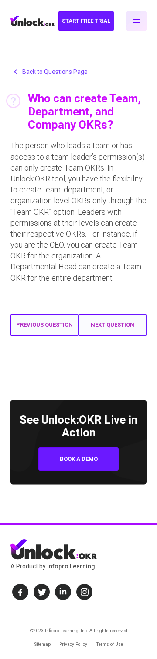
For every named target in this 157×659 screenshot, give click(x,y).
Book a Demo (79, 459)
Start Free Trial (86, 20)
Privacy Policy (73, 644)
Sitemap (42, 644)
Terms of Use (109, 644)
